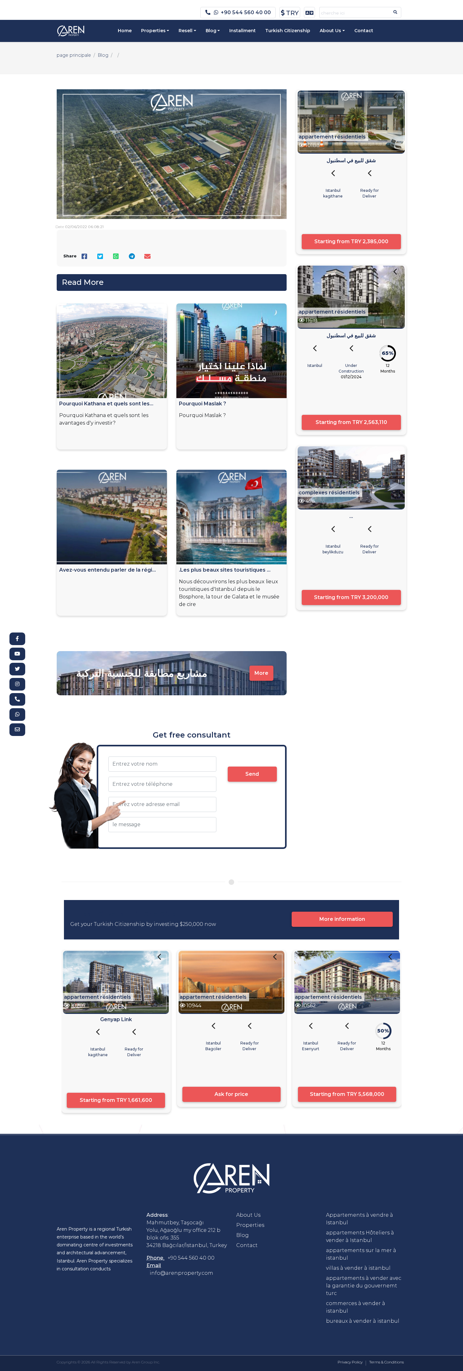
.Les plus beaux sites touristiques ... (225, 570)
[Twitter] (17, 669)
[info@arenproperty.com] (17, 729)
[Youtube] (17, 654)
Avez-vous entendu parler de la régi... (107, 570)
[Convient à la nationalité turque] (395, 100)
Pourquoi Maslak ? (202, 404)
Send (252, 774)
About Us (330, 30)
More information (342, 919)
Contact (363, 30)
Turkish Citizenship (287, 30)
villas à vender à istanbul (358, 1268)
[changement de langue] (309, 12)
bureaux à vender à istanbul (362, 1321)
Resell (185, 30)
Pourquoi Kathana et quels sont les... (106, 404)
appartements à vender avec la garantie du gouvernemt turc (363, 1285)
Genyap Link (116, 1019)
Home (125, 30)
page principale (74, 55)
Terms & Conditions (386, 1362)
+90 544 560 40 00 (246, 12)
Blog (211, 30)
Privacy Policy (350, 1362)
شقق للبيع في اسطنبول (351, 160)
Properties (153, 30)
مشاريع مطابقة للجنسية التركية (141, 673)
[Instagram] (17, 684)
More (261, 673)
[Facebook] (17, 639)
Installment (242, 30)
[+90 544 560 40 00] (17, 699)
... (351, 516)
